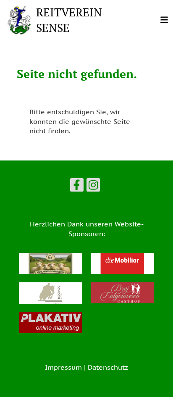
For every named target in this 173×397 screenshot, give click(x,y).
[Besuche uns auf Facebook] (77, 186)
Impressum (63, 367)
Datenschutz (108, 367)
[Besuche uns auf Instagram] (93, 186)
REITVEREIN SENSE (69, 20)
